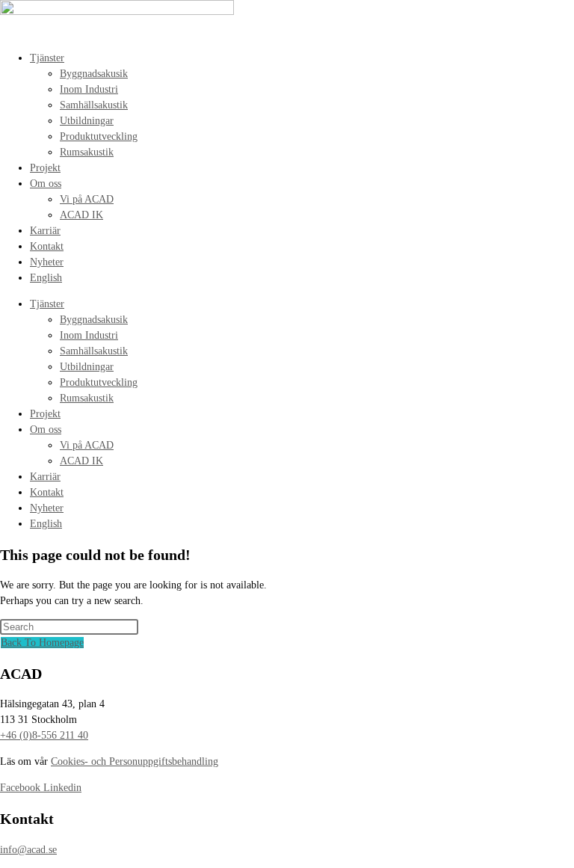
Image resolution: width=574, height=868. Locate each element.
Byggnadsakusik (94, 73)
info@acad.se (28, 849)
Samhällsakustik (94, 105)
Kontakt (47, 246)
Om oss (45, 183)
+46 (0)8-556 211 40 (44, 735)
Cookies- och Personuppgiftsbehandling (134, 761)
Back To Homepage (42, 642)
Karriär (45, 230)
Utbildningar (87, 120)
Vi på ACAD (87, 199)
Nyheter (47, 262)
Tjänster (47, 58)
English (46, 277)
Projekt (45, 167)
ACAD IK (81, 215)
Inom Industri (89, 89)
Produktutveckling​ (99, 136)
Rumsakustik (87, 152)
